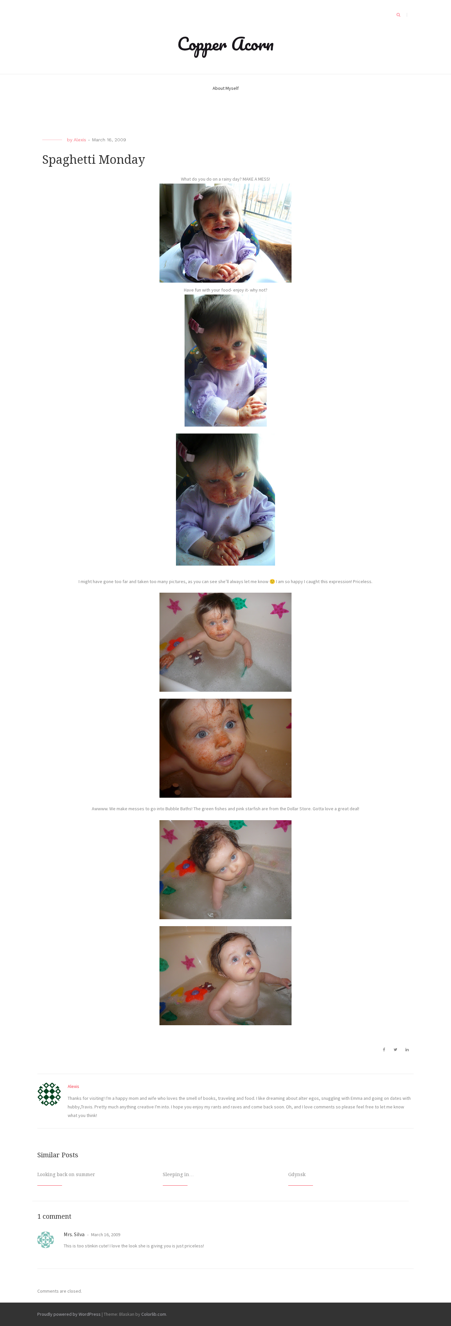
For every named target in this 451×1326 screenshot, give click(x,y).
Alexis (80, 139)
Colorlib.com (153, 1314)
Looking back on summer (66, 1174)
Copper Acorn (225, 43)
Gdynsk (296, 1174)
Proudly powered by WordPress (69, 1314)
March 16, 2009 (105, 1235)
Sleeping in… (178, 1174)
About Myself (226, 88)
